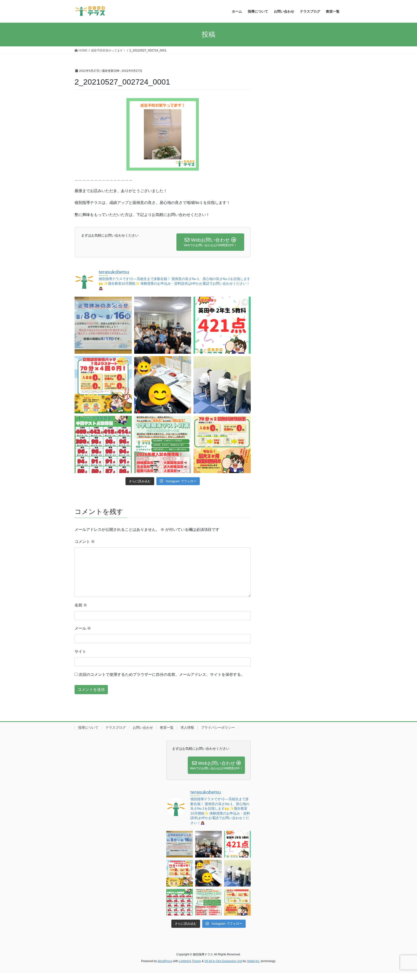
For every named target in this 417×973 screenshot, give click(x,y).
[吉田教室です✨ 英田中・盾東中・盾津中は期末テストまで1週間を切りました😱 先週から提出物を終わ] (222, 384)
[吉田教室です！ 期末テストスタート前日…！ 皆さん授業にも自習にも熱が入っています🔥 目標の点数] (162, 384)
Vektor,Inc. (253, 961)
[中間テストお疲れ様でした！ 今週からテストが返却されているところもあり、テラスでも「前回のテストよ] (162, 444)
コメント (85, 542)
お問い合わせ (143, 727)
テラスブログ (115, 727)
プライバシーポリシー (218, 727)
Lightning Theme (190, 961)
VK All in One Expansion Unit (223, 961)
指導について (88, 727)
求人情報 (187, 727)
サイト (80, 651)
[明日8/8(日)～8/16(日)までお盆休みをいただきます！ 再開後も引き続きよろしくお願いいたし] (103, 325)
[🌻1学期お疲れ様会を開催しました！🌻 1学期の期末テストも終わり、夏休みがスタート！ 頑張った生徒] (162, 325)
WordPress (165, 961)
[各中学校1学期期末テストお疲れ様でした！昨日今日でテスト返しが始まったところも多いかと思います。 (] (103, 384)
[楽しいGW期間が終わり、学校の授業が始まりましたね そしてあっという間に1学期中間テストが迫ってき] (222, 444)
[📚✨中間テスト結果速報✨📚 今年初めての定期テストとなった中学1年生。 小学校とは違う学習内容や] (103, 444)
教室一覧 (167, 727)
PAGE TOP (403, 939)
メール (83, 628)
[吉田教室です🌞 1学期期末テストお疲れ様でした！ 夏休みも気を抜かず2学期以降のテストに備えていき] (222, 325)
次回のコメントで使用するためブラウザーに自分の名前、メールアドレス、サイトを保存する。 (162, 674)
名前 (81, 605)
